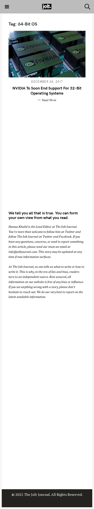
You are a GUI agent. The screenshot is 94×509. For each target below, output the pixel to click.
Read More (49, 100)
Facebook (65, 236)
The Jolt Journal (66, 226)
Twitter (70, 232)
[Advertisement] (47, 155)
